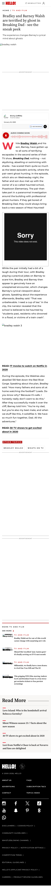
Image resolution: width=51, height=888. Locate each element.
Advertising (8, 787)
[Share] (45, 126)
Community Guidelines (14, 833)
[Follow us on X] (31, 803)
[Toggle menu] (3, 3)
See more (7, 631)
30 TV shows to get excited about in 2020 (23, 735)
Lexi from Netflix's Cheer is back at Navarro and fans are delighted (25, 746)
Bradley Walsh (29, 143)
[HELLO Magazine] (11, 3)
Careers (6, 877)
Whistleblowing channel (15, 840)
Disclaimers (8, 826)
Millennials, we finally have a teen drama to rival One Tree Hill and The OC (30, 666)
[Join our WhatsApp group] (8, 817)
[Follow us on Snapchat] (20, 810)
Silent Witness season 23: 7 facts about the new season (25, 724)
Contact (6, 793)
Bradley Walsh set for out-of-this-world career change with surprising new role (30, 639)
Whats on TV (36, 448)
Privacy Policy (10, 848)
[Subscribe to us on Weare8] (43, 810)
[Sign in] (43, 3)
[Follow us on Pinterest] (31, 810)
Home (6, 10)
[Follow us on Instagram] (8, 803)
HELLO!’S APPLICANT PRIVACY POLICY (20, 870)
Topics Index (33, 793)
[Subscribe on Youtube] (8, 810)
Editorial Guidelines (13, 862)
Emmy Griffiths (16, 116)
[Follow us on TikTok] (43, 803)
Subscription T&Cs (36, 787)
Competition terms (12, 855)
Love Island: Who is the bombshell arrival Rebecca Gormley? (25, 712)
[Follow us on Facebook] (20, 803)
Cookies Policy (25, 826)
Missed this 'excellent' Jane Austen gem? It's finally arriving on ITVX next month (30, 653)
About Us (7, 780)
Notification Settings (32, 848)
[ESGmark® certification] (21, 766)
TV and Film (19, 10)
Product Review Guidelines (28, 877)
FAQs (29, 780)
